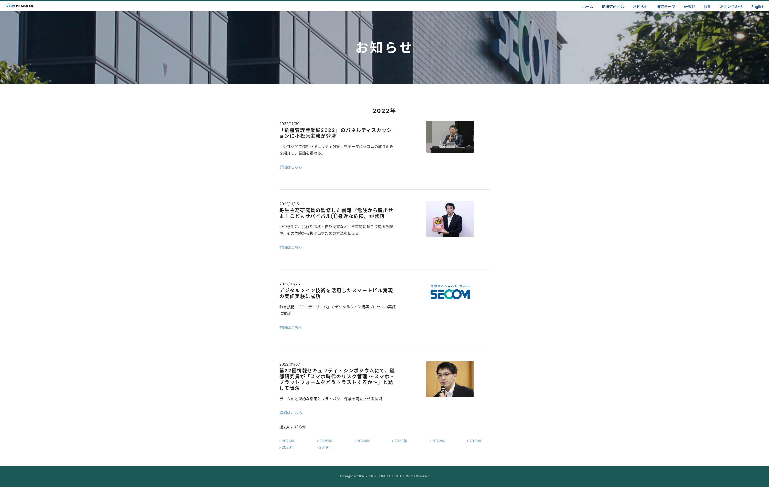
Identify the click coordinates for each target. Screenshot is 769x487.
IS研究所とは (613, 6)
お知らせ (640, 6)
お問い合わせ (731, 6)
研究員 (690, 6)
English (757, 6)
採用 (708, 6)
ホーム (587, 6)
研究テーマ (665, 6)
